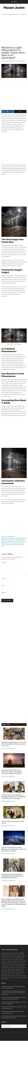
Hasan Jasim (14, 8)
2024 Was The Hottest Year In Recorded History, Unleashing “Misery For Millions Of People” (11, 771)
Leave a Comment (21, 61)
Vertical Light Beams (13, 544)
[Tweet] (20, 111)
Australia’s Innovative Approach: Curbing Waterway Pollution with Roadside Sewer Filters (12, 876)
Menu (15, 1)
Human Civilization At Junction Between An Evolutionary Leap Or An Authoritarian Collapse (13, 849)
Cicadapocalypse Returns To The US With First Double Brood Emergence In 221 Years (13, 744)
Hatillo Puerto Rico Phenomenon (12, 539)
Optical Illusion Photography (13, 541)
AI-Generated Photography (13, 538)
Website (3, 592)
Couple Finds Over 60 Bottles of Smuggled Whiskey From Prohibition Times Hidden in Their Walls (13, 796)
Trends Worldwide (11, 536)
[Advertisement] (14, 32)
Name (3, 578)
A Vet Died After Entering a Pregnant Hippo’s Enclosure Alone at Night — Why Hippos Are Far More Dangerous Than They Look (13, 993)
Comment (4, 562)
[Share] (7, 111)
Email (3, 585)
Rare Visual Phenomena (13, 543)
